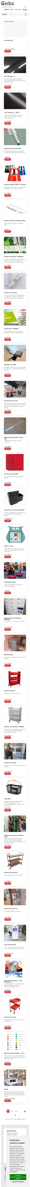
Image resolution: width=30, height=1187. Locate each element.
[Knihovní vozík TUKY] (15, 1005)
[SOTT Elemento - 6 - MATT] (15, 100)
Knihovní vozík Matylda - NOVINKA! (14, 726)
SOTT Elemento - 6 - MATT (12, 112)
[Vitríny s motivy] (15, 534)
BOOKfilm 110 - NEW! (10, 364)
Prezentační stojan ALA (11, 908)
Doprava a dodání (12, 1134)
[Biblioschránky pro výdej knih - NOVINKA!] (15, 606)
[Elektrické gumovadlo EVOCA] (15, 136)
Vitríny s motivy (8, 546)
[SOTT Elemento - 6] (15, 64)
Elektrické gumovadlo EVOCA (12, 148)
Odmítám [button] (18, 1178)
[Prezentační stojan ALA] (15, 896)
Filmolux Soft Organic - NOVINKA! (13, 256)
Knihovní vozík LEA (9, 690)
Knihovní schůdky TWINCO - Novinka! (15, 184)
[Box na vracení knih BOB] (15, 462)
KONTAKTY (18, 9)
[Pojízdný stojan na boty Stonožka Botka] (15, 823)
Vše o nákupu (11, 1131)
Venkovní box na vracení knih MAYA (14, 510)
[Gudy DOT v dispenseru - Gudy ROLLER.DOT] (15, 969)
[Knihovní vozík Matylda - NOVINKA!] (15, 715)
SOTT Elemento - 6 (9, 76)
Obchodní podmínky (12, 1133)
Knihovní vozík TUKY (10, 1017)
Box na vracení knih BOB (11, 474)
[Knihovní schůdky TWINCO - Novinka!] (15, 172)
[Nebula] (15, 1077)
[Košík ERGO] (15, 787)
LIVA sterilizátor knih (10, 944)
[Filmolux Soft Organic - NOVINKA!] (15, 245)
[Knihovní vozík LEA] (15, 679)
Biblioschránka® (8, 654)
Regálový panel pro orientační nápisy (14, 220)
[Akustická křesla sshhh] (15, 389)
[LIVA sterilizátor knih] (15, 933)
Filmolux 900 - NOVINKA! (11, 328)
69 (25, 1111)
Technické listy (8, 40)
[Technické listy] (15, 28)
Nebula (6, 1089)
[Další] (15, 1115)
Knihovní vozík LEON (10, 762)
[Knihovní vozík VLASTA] (15, 860)
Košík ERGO (7, 799)
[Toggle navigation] (25, 14)
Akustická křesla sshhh (11, 400)
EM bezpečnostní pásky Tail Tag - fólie (14, 438)
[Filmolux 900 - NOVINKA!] (15, 317)
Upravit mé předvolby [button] (18, 1181)
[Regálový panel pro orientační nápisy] (15, 208)
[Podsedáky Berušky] (15, 570)
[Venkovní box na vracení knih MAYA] (15, 498)
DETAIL (7, 51)
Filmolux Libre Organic (10, 292)
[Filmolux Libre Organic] (15, 281)
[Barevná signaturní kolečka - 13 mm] (15, 1041)
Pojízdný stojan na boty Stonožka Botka (13, 836)
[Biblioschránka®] (15, 643)
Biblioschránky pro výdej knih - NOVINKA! (13, 618)
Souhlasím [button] (18, 1175)
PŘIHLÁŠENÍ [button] (9, 9)
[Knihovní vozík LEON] (15, 751)
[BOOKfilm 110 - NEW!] (15, 353)
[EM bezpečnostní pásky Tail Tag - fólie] (15, 425)
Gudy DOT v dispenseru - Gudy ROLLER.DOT (13, 981)
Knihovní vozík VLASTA (10, 872)
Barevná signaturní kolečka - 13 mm (14, 1053)
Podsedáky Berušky (10, 582)
